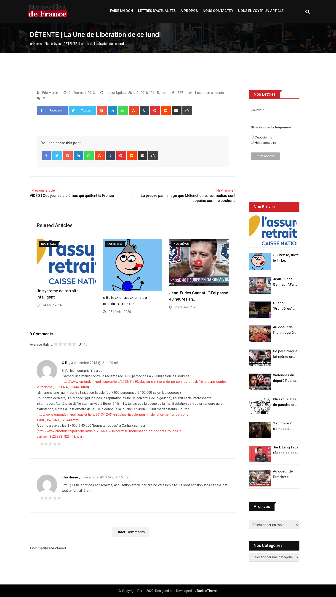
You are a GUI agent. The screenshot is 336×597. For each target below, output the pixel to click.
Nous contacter (218, 11)
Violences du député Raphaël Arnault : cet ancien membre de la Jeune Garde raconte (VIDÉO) (286, 378)
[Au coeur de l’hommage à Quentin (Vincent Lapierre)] (260, 334)
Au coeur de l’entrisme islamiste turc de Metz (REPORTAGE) (284, 474)
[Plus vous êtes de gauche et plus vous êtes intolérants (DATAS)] (260, 406)
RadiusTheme (207, 591)
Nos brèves (53, 44)
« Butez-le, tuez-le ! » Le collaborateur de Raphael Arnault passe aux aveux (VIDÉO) (286, 258)
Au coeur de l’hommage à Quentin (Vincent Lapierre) (283, 330)
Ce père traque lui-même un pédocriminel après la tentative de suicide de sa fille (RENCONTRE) (285, 354)
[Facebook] (46, 155)
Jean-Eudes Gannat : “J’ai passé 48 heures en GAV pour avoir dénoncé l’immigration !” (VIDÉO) (285, 282)
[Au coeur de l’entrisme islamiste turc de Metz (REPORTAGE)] (260, 478)
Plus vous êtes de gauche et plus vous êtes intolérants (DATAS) (284, 402)
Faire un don (121, 11)
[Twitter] (57, 155)
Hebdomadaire (265, 142)
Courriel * (257, 110)
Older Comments (131, 532)
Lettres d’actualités (157, 11)
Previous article (43, 190)
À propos (189, 11)
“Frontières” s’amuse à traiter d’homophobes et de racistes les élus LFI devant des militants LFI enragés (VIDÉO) (285, 426)
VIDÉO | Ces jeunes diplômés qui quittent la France (72, 195)
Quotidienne (263, 137)
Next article (224, 190)
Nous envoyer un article (260, 11)
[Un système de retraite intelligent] (273, 230)
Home (37, 44)
